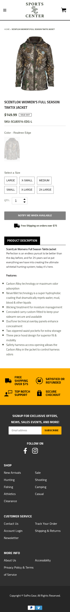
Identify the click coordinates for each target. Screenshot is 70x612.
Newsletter (11, 538)
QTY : (7, 200)
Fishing (8, 487)
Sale (38, 472)
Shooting (41, 480)
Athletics (10, 494)
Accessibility (43, 560)
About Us (10, 560)
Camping (40, 487)
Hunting (9, 480)
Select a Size (12, 172)
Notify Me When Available (35, 215)
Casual (39, 494)
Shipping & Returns (47, 531)
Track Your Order (46, 523)
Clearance (10, 501)
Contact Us (11, 523)
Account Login (13, 531)
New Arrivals (12, 472)
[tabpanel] (35, 64)
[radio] (12, 149)
